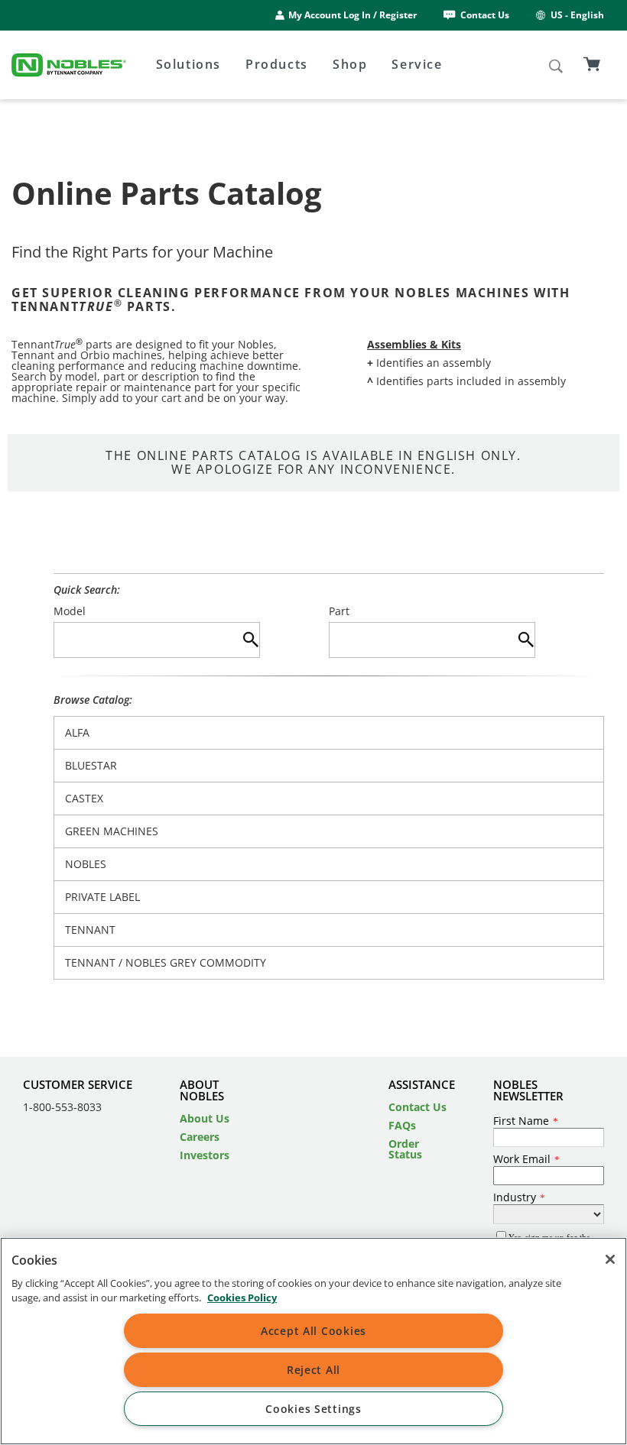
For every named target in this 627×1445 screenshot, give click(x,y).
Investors (204, 1155)
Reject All (313, 1369)
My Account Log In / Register (352, 14)
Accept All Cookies (313, 1331)
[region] (313, 1341)
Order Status (405, 1149)
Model (70, 611)
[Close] (610, 1259)
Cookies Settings (313, 1408)
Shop (350, 64)
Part (339, 611)
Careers (199, 1136)
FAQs (402, 1125)
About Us (204, 1118)
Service (416, 64)
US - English (577, 14)
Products (276, 64)
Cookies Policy (242, 1297)
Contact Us (484, 14)
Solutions (188, 64)
